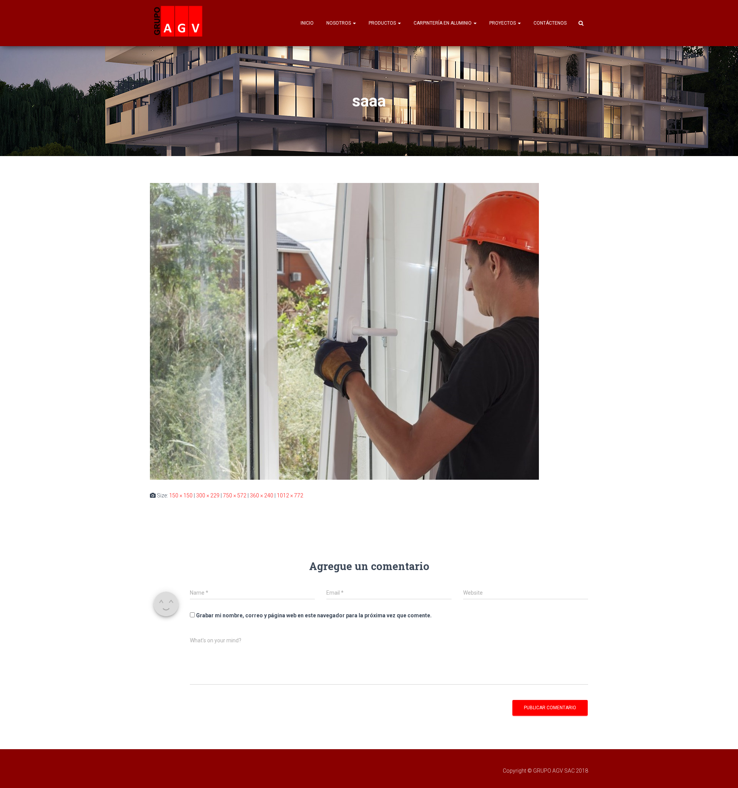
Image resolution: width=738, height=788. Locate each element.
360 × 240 (261, 495)
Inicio (307, 23)
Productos (383, 23)
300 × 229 (207, 495)
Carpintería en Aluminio (443, 23)
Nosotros (339, 23)
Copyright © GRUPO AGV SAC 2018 (545, 771)
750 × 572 (234, 495)
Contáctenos (550, 23)
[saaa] (344, 331)
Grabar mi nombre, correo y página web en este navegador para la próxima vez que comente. (314, 615)
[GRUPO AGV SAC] (179, 23)
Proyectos (503, 23)
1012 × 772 (290, 495)
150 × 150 (181, 495)
